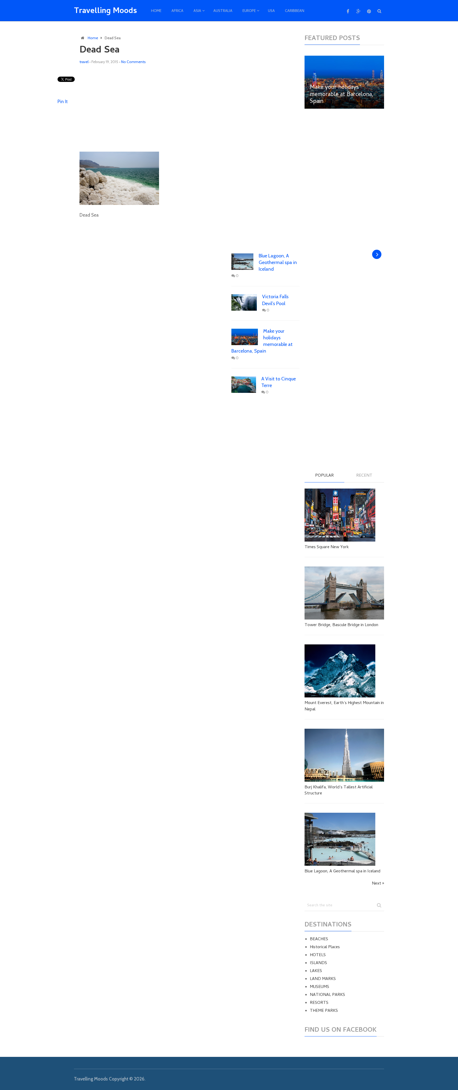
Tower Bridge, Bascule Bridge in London (341, 625)
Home (156, 11)
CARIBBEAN (294, 11)
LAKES (316, 971)
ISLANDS (318, 963)
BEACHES (319, 939)
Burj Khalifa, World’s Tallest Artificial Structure (339, 790)
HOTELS (318, 955)
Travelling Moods (105, 12)
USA (271, 11)
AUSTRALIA (222, 11)
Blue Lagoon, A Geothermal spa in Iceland (278, 262)
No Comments (133, 61)
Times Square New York (327, 547)
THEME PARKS (324, 1011)
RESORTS (319, 1003)
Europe (249, 11)
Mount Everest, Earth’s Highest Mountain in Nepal (344, 706)
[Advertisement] (190, 108)
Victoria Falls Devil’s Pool (275, 300)
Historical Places (325, 947)
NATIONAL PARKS (327, 995)
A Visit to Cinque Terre (278, 382)
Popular (324, 476)
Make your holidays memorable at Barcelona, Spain (262, 341)
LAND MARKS (323, 979)
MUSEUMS (319, 987)
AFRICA (177, 11)
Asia (197, 11)
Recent (364, 476)
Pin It (63, 101)
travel (84, 61)
